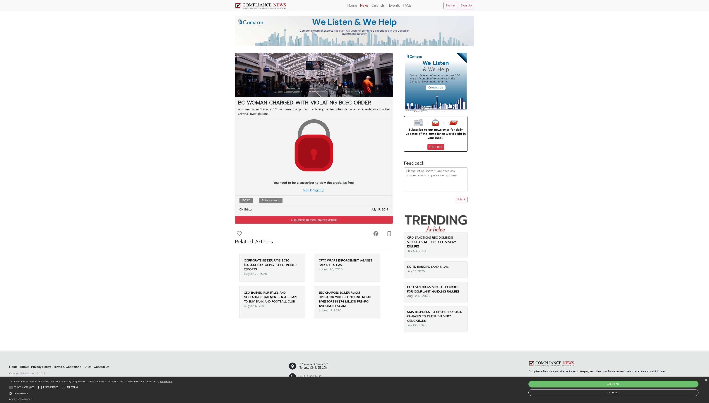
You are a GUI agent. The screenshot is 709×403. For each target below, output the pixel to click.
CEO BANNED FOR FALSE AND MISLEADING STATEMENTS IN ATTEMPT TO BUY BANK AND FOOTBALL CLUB (271, 297)
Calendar (378, 5)
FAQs (407, 5)
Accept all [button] (613, 383)
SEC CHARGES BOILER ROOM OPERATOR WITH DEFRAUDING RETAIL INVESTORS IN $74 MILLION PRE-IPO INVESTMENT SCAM (345, 299)
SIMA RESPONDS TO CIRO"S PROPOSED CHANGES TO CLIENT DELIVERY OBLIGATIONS (434, 316)
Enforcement (271, 200)
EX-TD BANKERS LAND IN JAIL (427, 267)
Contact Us (101, 366)
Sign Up (466, 5)
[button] (90, 393)
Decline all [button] (613, 392)
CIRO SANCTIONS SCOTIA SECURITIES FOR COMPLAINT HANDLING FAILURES (433, 289)
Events (394, 5)
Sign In (450, 5)
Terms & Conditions (67, 366)
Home (352, 5)
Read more (166, 381)
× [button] (705, 380)
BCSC (246, 200)
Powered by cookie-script (20, 399)
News (364, 5)
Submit (461, 199)
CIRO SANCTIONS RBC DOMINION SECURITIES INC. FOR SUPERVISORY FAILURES (431, 242)
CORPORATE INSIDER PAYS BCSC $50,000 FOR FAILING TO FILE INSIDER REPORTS (270, 265)
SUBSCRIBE (436, 147)
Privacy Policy (41, 366)
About (24, 366)
